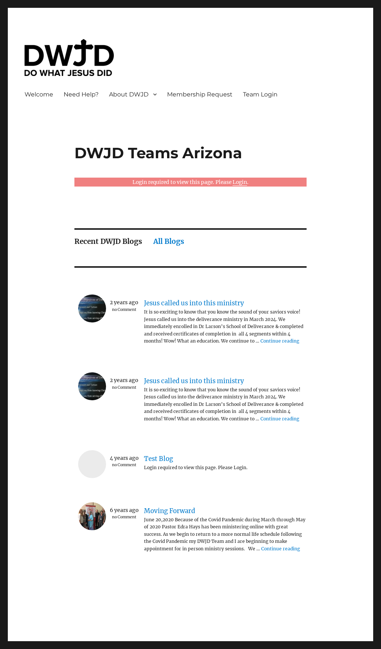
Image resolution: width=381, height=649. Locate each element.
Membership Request (200, 94)
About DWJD (128, 94)
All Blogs (168, 241)
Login (240, 182)
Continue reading (279, 341)
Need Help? (81, 94)
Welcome (39, 94)
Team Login (260, 94)
